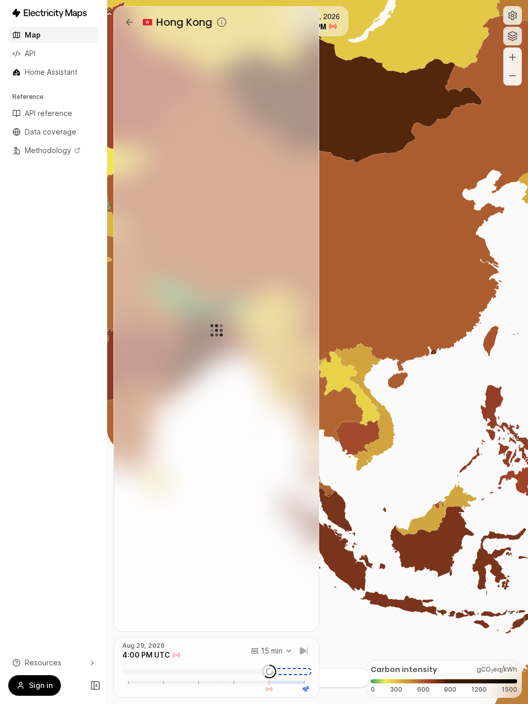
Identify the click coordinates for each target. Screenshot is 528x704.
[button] (512, 15)
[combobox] (272, 651)
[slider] (269, 671)
